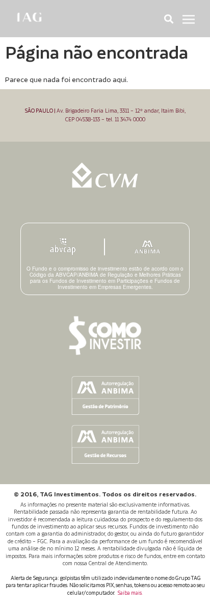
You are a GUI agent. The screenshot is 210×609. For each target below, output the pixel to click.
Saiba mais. (130, 593)
